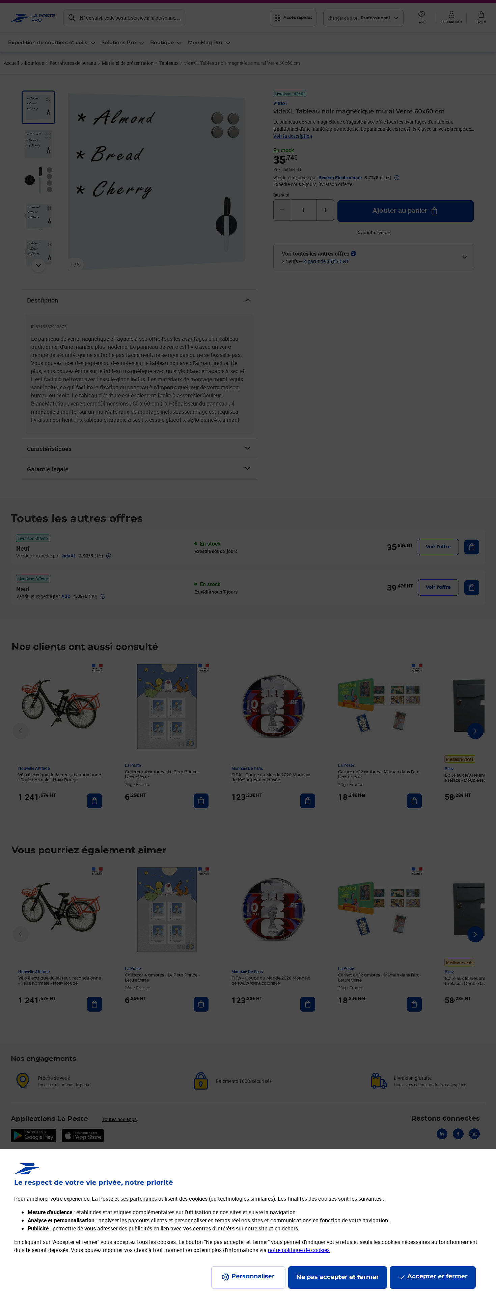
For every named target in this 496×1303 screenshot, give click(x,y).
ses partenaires (138, 1198)
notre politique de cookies (299, 1250)
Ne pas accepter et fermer (337, 1277)
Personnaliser (253, 1277)
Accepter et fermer (437, 1277)
